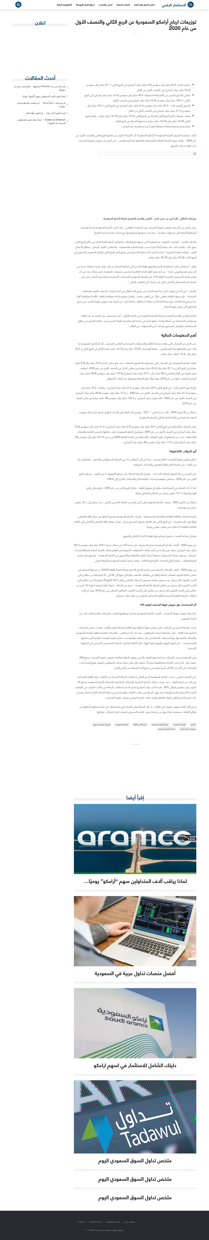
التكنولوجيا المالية (64, 4)
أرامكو (193, 724)
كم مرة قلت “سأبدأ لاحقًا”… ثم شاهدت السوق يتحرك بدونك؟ (41, 104)
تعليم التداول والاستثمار (144, 4)
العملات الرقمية (123, 4)
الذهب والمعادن (105, 4)
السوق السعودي (121, 724)
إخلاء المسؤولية (113, 1221)
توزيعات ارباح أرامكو (187, 729)
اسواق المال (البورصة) (85, 4)
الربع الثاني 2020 (139, 724)
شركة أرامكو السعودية (166, 729)
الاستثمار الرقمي (174, 4)
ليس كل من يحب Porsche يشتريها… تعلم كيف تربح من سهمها (39, 88)
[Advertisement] (135, 56)
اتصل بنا (81, 1221)
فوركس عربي (129, 1221)
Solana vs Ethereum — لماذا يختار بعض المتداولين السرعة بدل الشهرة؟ (41, 121)
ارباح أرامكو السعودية (160, 724)
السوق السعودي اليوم (101, 724)
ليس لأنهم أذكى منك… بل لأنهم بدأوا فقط (45, 113)
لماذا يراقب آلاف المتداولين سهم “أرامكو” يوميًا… (43, 96)
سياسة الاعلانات (95, 1221)
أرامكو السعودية (179, 724)
